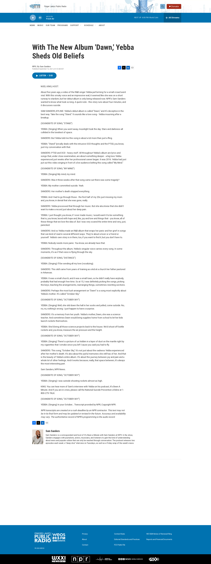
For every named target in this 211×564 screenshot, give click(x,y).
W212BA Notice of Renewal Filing (159, 534)
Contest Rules (119, 534)
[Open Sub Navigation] (81, 25)
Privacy (85, 534)
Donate (175, 6)
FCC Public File (119, 545)
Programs (63, 25)
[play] (33, 17)
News (32, 25)
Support (74, 25)
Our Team (50, 25)
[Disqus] (105, 492)
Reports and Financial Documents (159, 539)
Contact (85, 545)
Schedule (89, 25)
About (102, 25)
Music (40, 25)
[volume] (40, 17)
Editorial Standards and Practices (127, 539)
